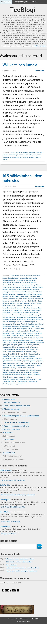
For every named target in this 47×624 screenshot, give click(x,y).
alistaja (13, 152)
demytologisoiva (24, 285)
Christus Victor (7, 285)
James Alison (11, 306)
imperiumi (6, 303)
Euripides (36, 289)
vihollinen (28, 377)
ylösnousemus (22, 384)
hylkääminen (23, 299)
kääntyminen (7, 312)
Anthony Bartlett (31, 280)
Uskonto (12, 368)
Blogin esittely (6, 2)
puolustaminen (39, 342)
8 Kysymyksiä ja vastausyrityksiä (15, 426)
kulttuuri (40, 319)
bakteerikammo (17, 283)
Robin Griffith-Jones (9, 352)
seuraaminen (7, 354)
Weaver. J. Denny (35, 157)
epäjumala (12, 289)
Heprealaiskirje (35, 296)
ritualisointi (25, 349)
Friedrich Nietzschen (9, 294)
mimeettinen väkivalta (36, 152)
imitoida (39, 301)
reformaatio (33, 347)
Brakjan (33, 283)
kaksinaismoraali (32, 312)
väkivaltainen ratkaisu (21, 157)
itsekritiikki (19, 303)
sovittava (32, 356)
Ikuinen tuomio (21, 301)
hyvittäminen (39, 299)
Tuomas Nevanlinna (19, 365)
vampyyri (36, 372)
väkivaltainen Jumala (16, 372)
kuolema (19, 322)
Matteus (17, 329)
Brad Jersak (26, 283)
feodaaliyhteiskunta (24, 292)
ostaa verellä (38, 333)
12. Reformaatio (8, 439)
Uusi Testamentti (28, 368)
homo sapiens (13, 299)
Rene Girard (7, 349)
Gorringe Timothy (8, 296)
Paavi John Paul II (18, 335)
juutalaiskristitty (37, 310)
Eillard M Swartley (37, 287)
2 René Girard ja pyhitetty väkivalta (16, 406)
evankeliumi (14, 292)
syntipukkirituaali (8, 361)
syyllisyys (40, 361)
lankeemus (6, 324)
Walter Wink (6, 381)
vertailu (30, 375)
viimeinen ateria (24, 379)
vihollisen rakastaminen (10, 379)
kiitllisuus (33, 315)
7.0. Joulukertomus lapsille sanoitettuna (17, 559)
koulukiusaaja (21, 319)
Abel (12, 276)
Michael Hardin (39, 329)
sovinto (26, 356)
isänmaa (12, 303)
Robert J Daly (34, 349)
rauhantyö (29, 155)
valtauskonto (28, 372)
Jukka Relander (28, 308)
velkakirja (20, 375)
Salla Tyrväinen (5, 470)
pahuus (36, 335)
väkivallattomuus (8, 157)
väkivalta (5, 372)
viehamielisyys (7, 377)
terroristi (27, 363)
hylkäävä (31, 299)
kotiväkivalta (12, 319)
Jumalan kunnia (8, 310)
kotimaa (5, 319)
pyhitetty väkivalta (19, 345)
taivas (4, 363)
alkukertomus (35, 276)
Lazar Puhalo (21, 324)
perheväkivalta (28, 340)
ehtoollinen (26, 287)
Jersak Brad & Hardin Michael (12, 308)
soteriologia (19, 356)
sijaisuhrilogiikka (34, 354)
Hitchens (5, 299)
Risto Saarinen (16, 349)
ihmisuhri (13, 301)
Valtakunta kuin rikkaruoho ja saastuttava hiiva (19, 568)
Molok (32, 331)
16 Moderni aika (8, 453)
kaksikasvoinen (22, 312)
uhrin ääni (6, 368)
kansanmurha (7, 315)
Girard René (32, 294)
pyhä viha (10, 345)
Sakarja (34, 352)
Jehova (29, 306)
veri (25, 375)
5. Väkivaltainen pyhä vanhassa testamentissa (20, 416)
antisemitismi (7, 283)
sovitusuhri (16, 358)
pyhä (4, 345)
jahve (4, 306)
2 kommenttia (39, 71)
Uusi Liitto (19, 368)
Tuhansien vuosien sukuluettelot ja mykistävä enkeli (18, 495)
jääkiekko (27, 303)
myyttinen (18, 333)
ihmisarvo (6, 301)
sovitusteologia (7, 358)
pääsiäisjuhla (7, 335)
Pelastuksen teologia (30, 338)
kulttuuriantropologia (9, 322)
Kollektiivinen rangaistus (29, 317)
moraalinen (6, 333)
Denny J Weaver (36, 285)
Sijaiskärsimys (16, 354)
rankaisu (19, 347)
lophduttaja (30, 324)
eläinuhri (5, 289)
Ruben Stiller (20, 352)
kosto (40, 317)
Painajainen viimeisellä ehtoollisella (13, 480)
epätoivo (19, 289)
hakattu (17, 296)
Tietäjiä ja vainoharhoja (8, 534)
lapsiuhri (13, 324)
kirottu (19, 317)
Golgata (39, 294)
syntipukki (38, 358)
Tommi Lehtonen (36, 363)
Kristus (29, 319)
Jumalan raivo (18, 310)
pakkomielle (6, 338)
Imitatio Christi (31, 301)
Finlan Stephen (37, 292)
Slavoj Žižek (6, 356)
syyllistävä (33, 361)
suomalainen (30, 358)
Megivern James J (27, 329)
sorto (34, 155)
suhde (23, 358)
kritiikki (34, 319)
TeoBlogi (22, 10)
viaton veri (36, 375)
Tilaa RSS (34, 2)
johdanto (43, 46)
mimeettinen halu (8, 331)
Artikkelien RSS (32, 619)
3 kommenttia (39, 186)
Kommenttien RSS (23, 621)
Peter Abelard (38, 340)
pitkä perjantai (22, 342)
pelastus (40, 338)
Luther (36, 324)
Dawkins (15, 285)
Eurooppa (6, 292)
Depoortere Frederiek (10, 287)
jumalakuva (37, 308)
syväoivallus (18, 361)
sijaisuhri (25, 354)
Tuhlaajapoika (7, 365)
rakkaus (5, 347)
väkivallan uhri (24, 370)
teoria (17, 363)
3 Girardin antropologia (11, 409)
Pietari (15, 342)
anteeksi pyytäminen (9, 280)
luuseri (41, 324)
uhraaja (29, 365)
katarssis (15, 315)
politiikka (31, 342)
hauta (22, 296)
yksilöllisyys (6, 384)
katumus (26, 315)
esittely (36, 46)
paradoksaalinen (16, 338)
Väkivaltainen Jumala (20, 64)
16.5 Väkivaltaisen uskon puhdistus (22, 178)
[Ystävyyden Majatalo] (17, 609)
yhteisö (25, 381)
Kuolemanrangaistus (30, 322)
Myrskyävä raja (8, 565)
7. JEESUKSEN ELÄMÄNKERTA (15, 422)
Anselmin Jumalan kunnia (28, 278)
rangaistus (11, 347)
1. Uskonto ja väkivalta (11, 402)
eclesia (19, 287)
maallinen (26, 326)
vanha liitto (6, 375)
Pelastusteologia (17, 340)
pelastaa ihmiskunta (9, 155)
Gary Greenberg (22, 294)
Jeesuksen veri (21, 306)
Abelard (17, 276)
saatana (28, 352)
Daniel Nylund (5, 500)
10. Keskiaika (7, 433)
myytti (12, 333)
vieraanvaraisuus (18, 377)
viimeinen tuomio (35, 379)
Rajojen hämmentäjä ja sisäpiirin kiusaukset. (21, 571)
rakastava (36, 345)
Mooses (36, 331)
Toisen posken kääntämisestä (10, 522)
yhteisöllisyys (33, 381)
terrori (39, 155)
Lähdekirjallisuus (8, 399)
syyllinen (26, 361)
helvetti (27, 296)
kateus (21, 315)
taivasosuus (11, 363)
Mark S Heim (35, 326)
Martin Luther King (22, 152)
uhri (33, 365)
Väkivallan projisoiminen (11, 370)
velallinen (13, 375)
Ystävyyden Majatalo (20, 2)
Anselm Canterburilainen (11, 278)
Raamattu (29, 345)
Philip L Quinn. (7, 342)
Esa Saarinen (27, 289)
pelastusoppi (20, 155)
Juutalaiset (27, 310)
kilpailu (39, 315)
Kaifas (14, 312)
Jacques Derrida (36, 303)
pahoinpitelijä (29, 335)
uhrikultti (38, 365)
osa (31, 333)
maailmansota (18, 326)
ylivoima (5, 159)
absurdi (22, 276)
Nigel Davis (26, 333)
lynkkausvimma (8, 326)
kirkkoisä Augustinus (9, 317)
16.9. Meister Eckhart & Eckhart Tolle (13, 507)
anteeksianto (21, 280)
